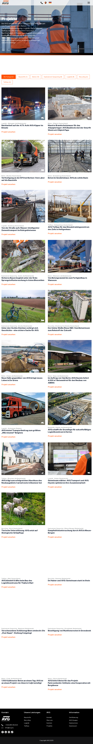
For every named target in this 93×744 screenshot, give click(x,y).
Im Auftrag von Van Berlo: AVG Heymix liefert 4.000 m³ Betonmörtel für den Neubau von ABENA (68, 380)
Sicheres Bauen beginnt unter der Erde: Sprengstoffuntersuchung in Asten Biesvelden (22, 279)
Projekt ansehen (8, 132)
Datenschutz (73, 723)
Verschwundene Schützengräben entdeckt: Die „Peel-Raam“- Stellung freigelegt (23, 631)
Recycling (83, 77)
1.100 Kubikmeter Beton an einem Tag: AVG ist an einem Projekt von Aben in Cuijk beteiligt (22, 681)
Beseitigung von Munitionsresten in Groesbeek (69, 630)
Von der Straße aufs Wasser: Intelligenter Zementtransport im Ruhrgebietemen (20, 229)
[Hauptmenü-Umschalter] (88, 2)
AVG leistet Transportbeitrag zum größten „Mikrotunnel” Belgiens (21, 431)
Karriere (49, 723)
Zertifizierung (73, 717)
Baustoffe (23, 77)
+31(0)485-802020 (11, 725)
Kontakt (49, 717)
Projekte (49, 726)
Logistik (70, 77)
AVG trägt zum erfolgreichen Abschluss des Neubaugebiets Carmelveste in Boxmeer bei (21, 481)
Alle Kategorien (8, 77)
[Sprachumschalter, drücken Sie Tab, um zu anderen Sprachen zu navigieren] (50, 2)
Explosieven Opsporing (53, 77)
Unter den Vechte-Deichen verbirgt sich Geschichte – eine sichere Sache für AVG (20, 329)
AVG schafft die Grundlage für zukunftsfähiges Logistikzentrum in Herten (69, 430)
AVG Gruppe (73, 720)
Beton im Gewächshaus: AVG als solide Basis (68, 178)
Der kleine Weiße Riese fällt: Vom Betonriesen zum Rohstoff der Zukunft (69, 329)
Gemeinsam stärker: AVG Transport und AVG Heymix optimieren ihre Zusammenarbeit (68, 481)
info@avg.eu (9, 728)
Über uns (49, 720)
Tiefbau (7, 82)
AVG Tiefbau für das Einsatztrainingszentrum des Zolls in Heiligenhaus (68, 228)
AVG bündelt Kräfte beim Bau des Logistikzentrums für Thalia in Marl (17, 581)
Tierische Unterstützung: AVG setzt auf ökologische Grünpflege (19, 531)
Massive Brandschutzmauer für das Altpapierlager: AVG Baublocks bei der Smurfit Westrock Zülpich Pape (69, 127)
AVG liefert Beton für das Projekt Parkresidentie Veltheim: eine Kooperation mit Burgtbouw (69, 682)
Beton (35, 77)
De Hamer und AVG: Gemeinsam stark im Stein (69, 580)
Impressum (73, 726)
